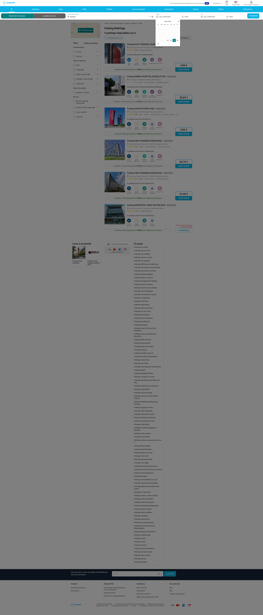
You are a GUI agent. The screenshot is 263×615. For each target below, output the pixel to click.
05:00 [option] (186, 17)
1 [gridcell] (174, 27)
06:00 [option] (231, 17)
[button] (178, 21)
